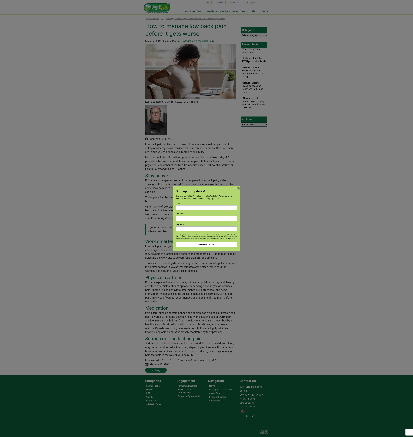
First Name (180, 214)
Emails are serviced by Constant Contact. (224, 238)
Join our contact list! (206, 244)
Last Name (180, 224)
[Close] (238, 188)
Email (178, 203)
